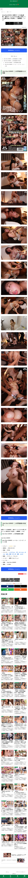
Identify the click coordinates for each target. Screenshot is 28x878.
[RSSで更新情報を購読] (20, 589)
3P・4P (14, 554)
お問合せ (14, 873)
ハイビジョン (12, 552)
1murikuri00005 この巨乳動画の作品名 (12, 60)
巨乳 (18, 554)
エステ (21, 554)
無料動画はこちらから (14, 50)
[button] (18, 23)
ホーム (7, 871)
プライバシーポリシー (20, 871)
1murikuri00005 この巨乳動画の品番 (13, 62)
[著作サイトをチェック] (7, 586)
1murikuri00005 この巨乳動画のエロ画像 (13, 58)
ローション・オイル (6, 580)
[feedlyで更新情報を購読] (7, 589)
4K (17, 552)
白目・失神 (8, 554)
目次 (12, 56)
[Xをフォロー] (20, 586)
